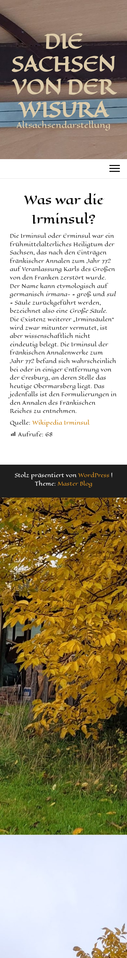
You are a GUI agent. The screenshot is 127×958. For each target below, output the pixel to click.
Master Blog (75, 483)
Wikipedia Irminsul (61, 422)
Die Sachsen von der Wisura (63, 75)
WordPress (93, 475)
